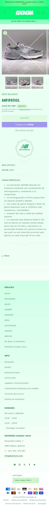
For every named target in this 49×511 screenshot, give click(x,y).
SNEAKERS (9, 315)
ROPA (7, 320)
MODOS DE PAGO (12, 373)
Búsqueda (9, 362)
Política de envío (29, 504)
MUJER (7, 304)
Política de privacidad (37, 500)
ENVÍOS (8, 367)
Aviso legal (42, 504)
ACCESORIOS (10, 325)
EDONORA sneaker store (15, 347)
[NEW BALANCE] (24, 157)
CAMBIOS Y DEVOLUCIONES (17, 383)
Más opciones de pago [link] (24, 130)
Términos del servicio (14, 394)
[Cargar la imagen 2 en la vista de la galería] (24, 83)
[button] (4, 12)
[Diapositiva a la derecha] (46, 83)
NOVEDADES (10, 299)
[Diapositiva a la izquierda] (2, 83)
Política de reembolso (14, 399)
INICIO (7, 293)
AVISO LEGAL (10, 378)
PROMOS (8, 331)
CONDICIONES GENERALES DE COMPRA (22, 388)
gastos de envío (24, 109)
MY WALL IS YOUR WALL (15, 341)
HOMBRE (8, 309)
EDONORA (22, 497)
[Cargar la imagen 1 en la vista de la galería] (11, 83)
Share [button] (6, 256)
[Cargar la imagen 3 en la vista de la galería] (37, 83)
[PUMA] (24, 160)
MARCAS (8, 336)
